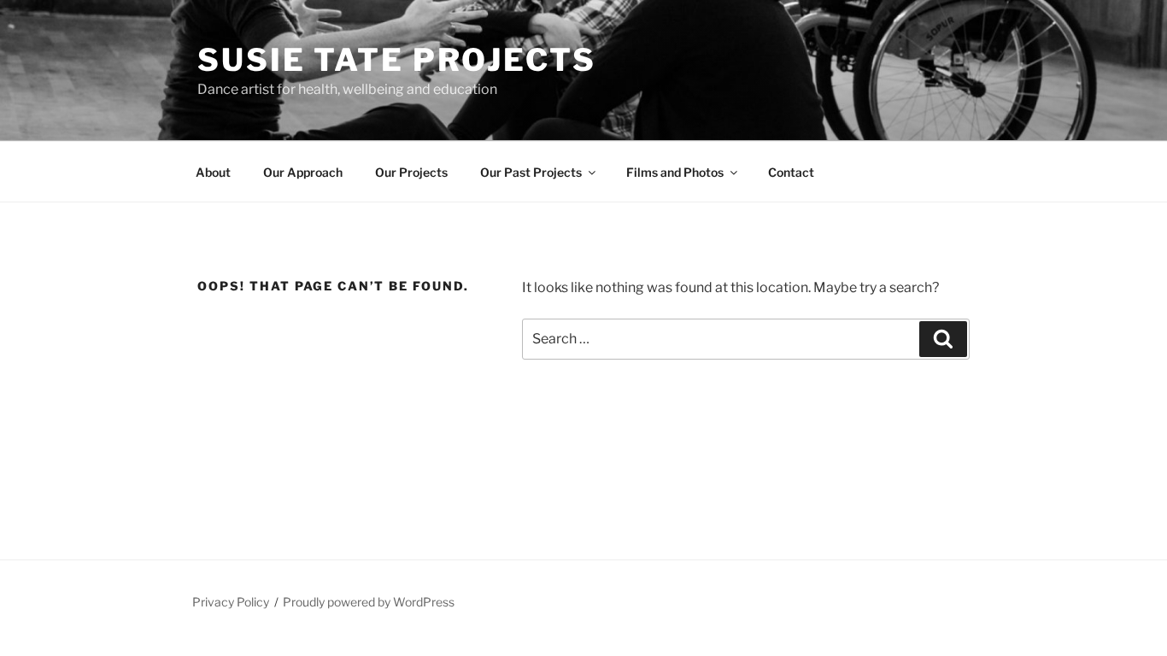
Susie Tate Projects (396, 60)
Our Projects (411, 172)
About (213, 172)
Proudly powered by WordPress (368, 601)
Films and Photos (675, 172)
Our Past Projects (531, 172)
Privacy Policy (230, 601)
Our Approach (303, 172)
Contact (791, 172)
